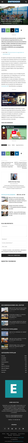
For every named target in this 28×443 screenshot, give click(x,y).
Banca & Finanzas (16, 435)
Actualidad (10, 5)
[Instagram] (8, 428)
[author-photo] (14, 179)
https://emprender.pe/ (14, 183)
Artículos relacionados (8, 194)
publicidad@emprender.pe (16, 416)
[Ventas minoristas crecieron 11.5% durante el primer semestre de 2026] (4, 207)
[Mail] (15, 428)
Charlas (9, 145)
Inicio (2, 5)
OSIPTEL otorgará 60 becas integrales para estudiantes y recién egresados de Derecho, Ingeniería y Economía (20, 165)
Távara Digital (21, 437)
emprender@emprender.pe (16, 415)
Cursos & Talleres (21, 433)
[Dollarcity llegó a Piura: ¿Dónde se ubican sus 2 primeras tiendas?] (4, 346)
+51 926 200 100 (16, 419)
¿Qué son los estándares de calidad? (17, 332)
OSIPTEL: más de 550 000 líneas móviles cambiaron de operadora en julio (17, 214)
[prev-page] (13, 219)
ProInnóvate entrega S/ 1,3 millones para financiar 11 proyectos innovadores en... (17, 316)
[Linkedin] (17, 30)
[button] (2, 2)
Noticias (5, 5)
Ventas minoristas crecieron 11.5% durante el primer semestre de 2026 (17, 207)
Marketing (10, 435)
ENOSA (13, 145)
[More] (21, 30)
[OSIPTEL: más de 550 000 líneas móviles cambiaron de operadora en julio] (4, 213)
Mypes (8, 433)
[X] (12, 30)
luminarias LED (4, 86)
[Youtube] (23, 428)
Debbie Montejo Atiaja (7, 23)
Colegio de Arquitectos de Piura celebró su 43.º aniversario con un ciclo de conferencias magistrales (7, 164)
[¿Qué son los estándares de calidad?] (4, 333)
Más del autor (21, 194)
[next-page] (15, 219)
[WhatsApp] (8, 30)
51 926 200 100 (14, 439)
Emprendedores (13, 433)
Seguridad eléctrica (19, 145)
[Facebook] (3, 30)
